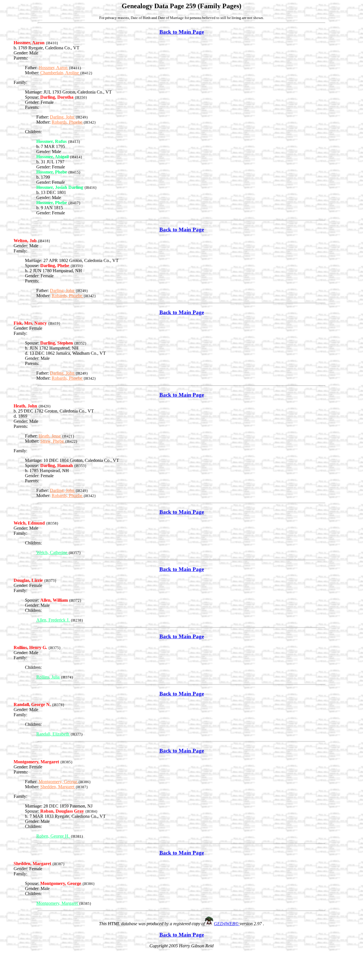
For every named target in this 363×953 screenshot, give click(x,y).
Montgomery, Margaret (57, 903)
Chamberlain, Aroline (60, 72)
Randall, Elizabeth (53, 734)
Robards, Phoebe (67, 122)
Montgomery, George (58, 781)
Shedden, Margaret (57, 786)
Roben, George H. (53, 836)
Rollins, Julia (48, 677)
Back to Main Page (181, 32)
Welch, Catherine (52, 552)
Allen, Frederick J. (53, 620)
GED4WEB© (227, 923)
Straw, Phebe (52, 441)
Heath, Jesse (50, 436)
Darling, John (62, 117)
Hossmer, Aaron (54, 67)
